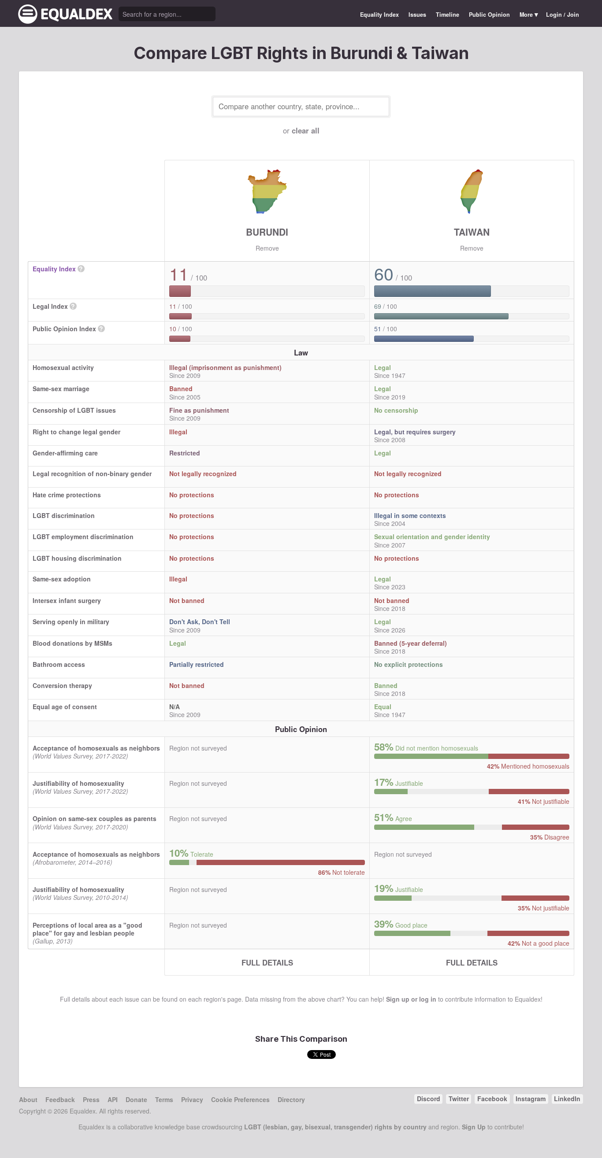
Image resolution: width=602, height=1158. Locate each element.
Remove (267, 248)
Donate (136, 1099)
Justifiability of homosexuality (78, 783)
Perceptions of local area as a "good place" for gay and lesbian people (87, 929)
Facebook (492, 1098)
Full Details (267, 962)
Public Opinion (489, 14)
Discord (428, 1098)
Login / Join (562, 14)
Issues (417, 14)
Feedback (60, 1099)
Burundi (267, 231)
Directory (291, 1099)
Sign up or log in (411, 999)
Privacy (192, 1099)
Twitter (459, 1098)
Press (91, 1099)
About (28, 1099)
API (113, 1099)
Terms (164, 1099)
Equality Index (379, 14)
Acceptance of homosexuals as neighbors (96, 748)
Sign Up (474, 1126)
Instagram (531, 1098)
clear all (306, 130)
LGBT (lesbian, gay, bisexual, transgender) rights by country (335, 1126)
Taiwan (472, 231)
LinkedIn (567, 1098)
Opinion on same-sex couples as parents (94, 818)
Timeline (447, 14)
